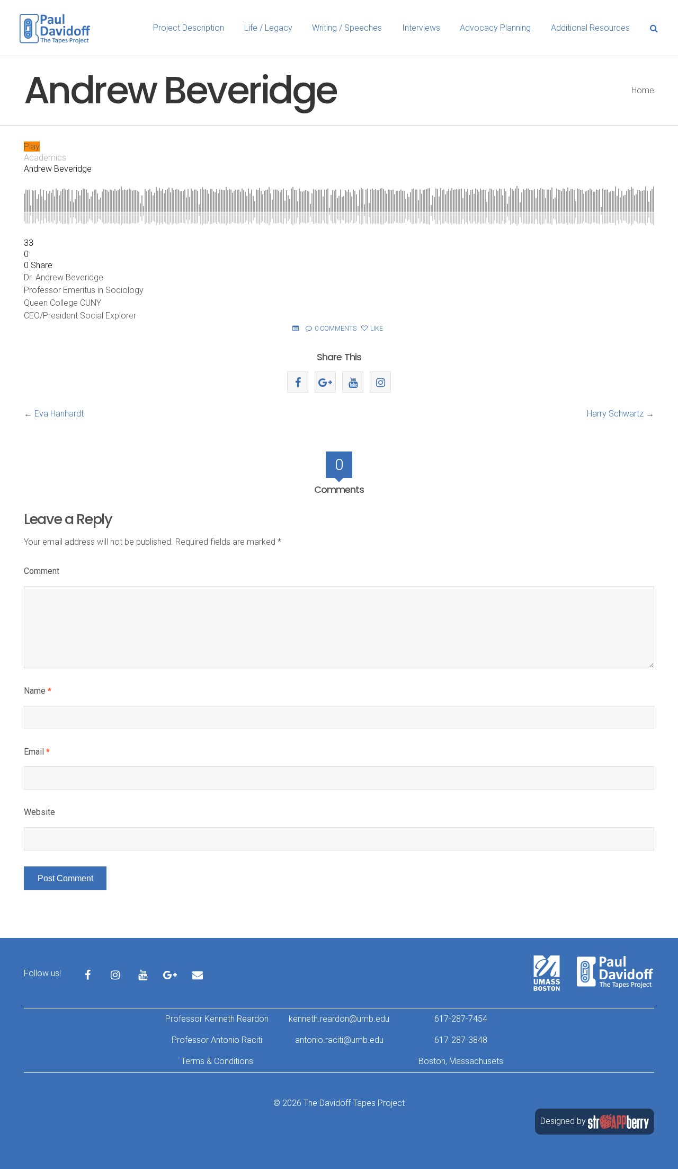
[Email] (197, 966)
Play (32, 146)
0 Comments (334, 328)
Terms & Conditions (217, 1061)
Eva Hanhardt (59, 414)
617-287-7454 (460, 1019)
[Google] (325, 382)
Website (39, 812)
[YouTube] (352, 382)
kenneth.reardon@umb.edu (339, 1019)
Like (376, 328)
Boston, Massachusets (460, 1061)
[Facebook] (297, 382)
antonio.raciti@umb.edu (339, 1040)
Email (37, 752)
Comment (41, 571)
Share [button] (41, 265)
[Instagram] (380, 382)
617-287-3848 (460, 1040)
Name (37, 691)
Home (642, 90)
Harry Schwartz (615, 414)
